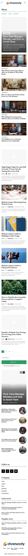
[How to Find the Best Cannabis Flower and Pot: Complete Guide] (14, 287)
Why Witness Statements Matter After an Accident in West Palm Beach (12, 72)
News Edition (11, 304)
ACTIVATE (15, 13)
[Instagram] (7, 471)
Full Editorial (6, 402)
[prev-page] (21, 372)
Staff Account (11, 339)
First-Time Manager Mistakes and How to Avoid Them (13, 39)
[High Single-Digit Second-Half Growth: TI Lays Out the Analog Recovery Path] (14, 157)
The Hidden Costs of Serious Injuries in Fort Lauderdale (11, 140)
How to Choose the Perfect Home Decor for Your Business (13, 95)
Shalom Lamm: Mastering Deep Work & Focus (14, 203)
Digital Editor (11, 206)
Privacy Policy (17, 365)
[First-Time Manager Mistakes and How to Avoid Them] (14, 387)
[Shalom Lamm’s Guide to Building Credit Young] (14, 223)
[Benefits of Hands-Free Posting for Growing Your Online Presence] (14, 322)
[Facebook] (3, 471)
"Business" (4, 13)
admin (9, 173)
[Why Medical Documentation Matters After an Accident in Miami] (14, 107)
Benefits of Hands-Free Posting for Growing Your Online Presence (14, 334)
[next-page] (12, 351)
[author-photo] (7, 174)
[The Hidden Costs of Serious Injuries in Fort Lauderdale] (14, 129)
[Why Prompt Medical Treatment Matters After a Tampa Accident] (22, 450)
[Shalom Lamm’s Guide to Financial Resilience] (14, 255)
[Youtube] (16, 471)
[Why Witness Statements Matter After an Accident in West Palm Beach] (14, 60)
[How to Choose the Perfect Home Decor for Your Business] (14, 84)
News (3, 173)
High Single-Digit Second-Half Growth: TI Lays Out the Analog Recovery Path (14, 169)
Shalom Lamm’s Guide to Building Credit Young (11, 235)
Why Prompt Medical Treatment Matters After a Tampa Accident (9, 450)
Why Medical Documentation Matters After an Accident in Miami (14, 118)
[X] (11, 471)
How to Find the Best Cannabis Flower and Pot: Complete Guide (14, 299)
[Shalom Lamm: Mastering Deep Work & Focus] (14, 192)
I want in (13, 362)
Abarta (10, 13)
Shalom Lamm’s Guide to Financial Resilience (11, 266)
